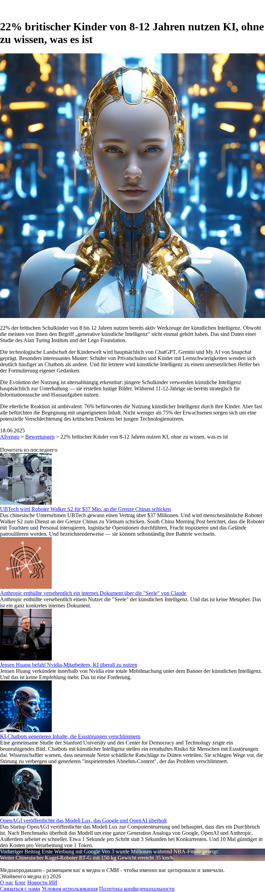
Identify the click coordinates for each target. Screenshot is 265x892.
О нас (6, 882)
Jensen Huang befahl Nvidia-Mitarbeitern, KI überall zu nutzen (68, 665)
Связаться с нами (20, 889)
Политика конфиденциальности (137, 889)
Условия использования (70, 889)
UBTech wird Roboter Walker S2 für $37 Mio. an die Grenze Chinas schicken (85, 509)
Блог (20, 882)
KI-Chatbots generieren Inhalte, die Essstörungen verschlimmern (70, 736)
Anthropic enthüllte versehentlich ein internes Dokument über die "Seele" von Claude (93, 593)
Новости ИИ (42, 882)
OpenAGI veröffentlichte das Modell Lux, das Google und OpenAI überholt (83, 820)
